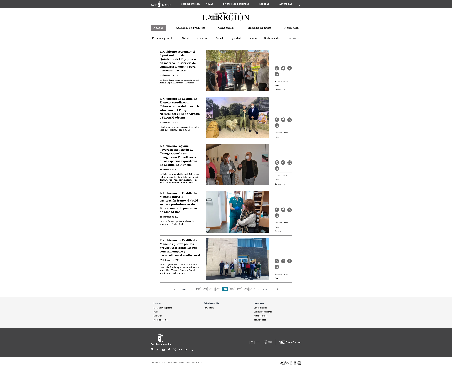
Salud (185, 38)
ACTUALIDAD (285, 4)
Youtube (163, 349)
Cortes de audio (260, 308)
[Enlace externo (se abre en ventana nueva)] (290, 363)
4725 (239, 289)
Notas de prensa (281, 81)
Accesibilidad (197, 362)
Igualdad (235, 38)
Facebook (169, 349)
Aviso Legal (172, 362)
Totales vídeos (260, 320)
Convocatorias (226, 27)
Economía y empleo (163, 38)
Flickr (180, 349)
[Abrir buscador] (298, 4)
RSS (191, 349)
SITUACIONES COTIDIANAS (236, 4)
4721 (211, 289)
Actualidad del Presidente (190, 27)
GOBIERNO (264, 4)
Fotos (277, 85)
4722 (218, 289)
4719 (198, 289)
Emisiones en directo (260, 27)
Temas (209, 4)
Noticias (158, 27)
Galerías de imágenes (263, 312)
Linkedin (186, 349)
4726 (246, 289)
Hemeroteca (291, 27)
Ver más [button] (292, 38)
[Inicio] (182, 339)
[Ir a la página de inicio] (161, 4)
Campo (252, 38)
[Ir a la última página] (275, 289)
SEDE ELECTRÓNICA (191, 4)
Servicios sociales (160, 320)
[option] (163, 38)
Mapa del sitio (184, 362)
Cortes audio (280, 90)
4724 (232, 289)
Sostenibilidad (272, 38)
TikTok (158, 349)
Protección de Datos (158, 362)
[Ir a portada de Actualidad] (226, 17)
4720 (205, 289)
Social (219, 38)
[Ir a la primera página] (177, 289)
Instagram (152, 349)
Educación (202, 38)
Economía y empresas (162, 308)
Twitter (175, 349)
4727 (252, 289)
